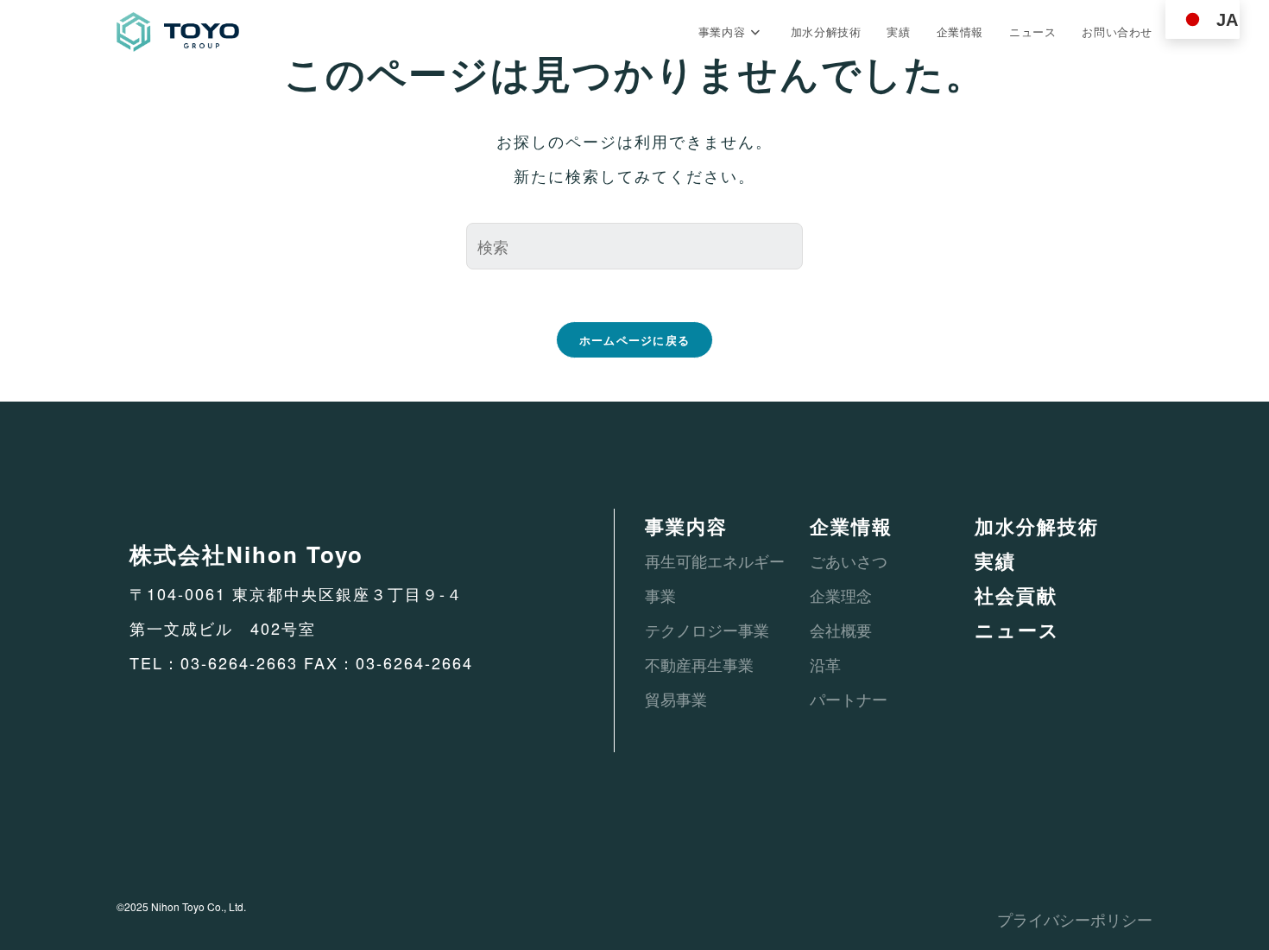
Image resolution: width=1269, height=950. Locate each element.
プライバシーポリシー (1074, 919)
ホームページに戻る (635, 340)
